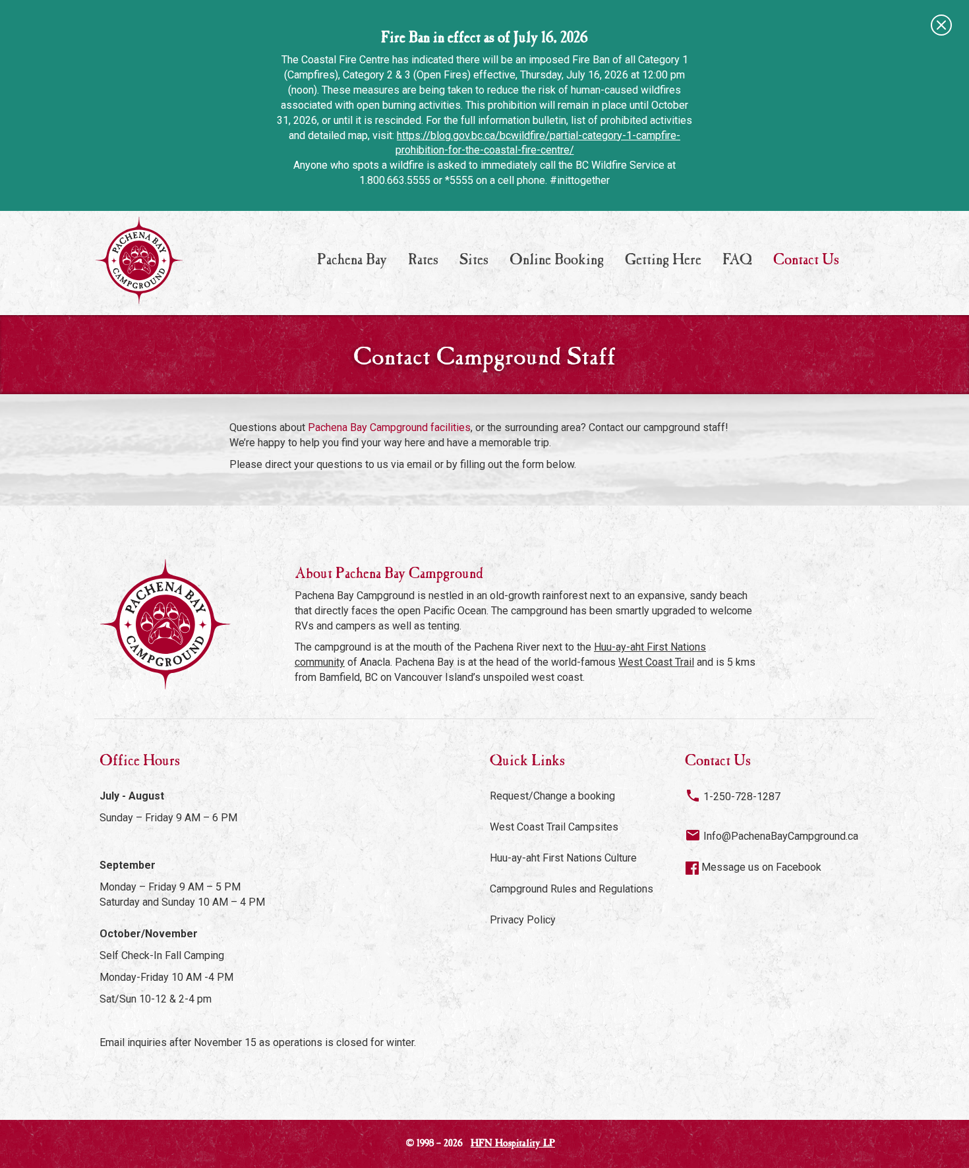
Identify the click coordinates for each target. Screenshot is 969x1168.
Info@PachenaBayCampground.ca (780, 836)
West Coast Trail (656, 662)
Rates (423, 260)
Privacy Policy (523, 920)
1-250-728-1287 (741, 796)
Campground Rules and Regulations (571, 889)
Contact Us (806, 260)
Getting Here (663, 260)
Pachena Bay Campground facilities (389, 427)
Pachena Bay (352, 260)
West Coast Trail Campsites (554, 827)
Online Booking (557, 260)
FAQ (737, 260)
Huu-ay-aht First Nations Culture (563, 858)
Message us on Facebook (761, 867)
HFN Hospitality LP (513, 1143)
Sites (473, 260)
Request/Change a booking (552, 796)
